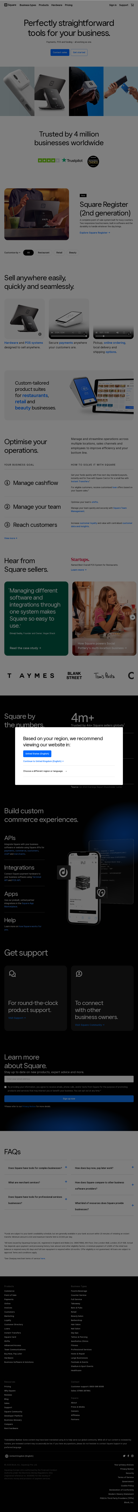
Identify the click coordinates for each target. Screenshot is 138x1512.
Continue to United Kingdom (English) (42, 761)
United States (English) (37, 753)
